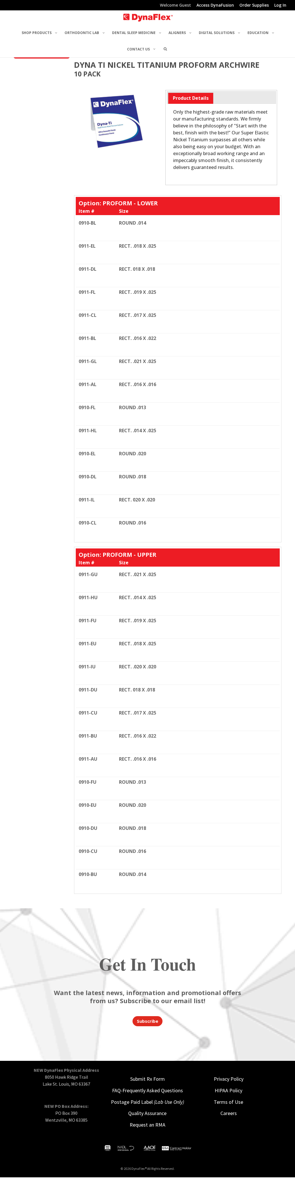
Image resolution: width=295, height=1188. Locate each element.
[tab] (190, 98)
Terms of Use (228, 1102)
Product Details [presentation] (191, 98)
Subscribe (147, 1021)
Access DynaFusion (215, 5)
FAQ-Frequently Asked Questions (147, 1090)
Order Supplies (254, 5)
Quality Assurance (147, 1113)
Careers (228, 1113)
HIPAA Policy (228, 1090)
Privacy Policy (228, 1079)
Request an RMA (147, 1124)
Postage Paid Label (147, 1102)
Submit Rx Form (147, 1079)
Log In (280, 5)
